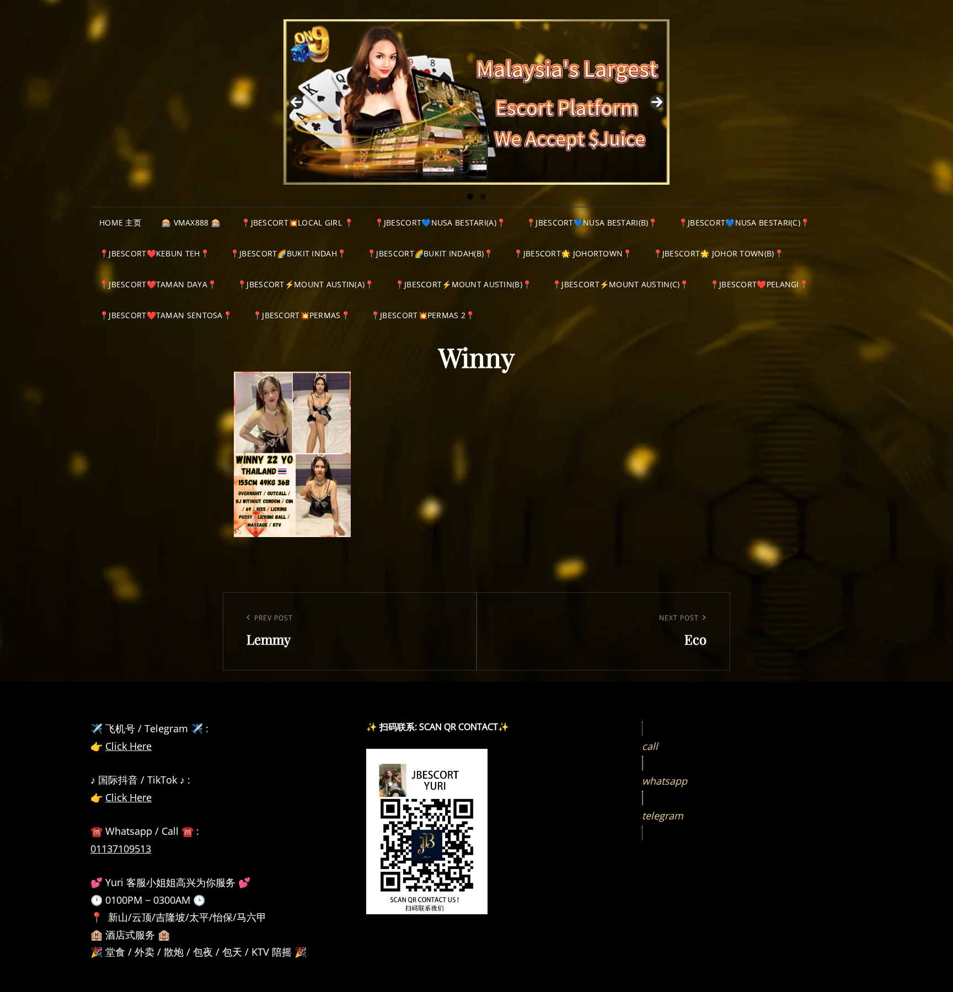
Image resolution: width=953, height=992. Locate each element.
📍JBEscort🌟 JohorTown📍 (572, 253)
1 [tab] (470, 197)
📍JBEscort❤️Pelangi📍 (759, 284)
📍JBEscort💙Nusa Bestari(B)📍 (592, 222)
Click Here (128, 746)
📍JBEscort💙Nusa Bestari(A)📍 (440, 222)
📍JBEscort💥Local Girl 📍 (297, 222)
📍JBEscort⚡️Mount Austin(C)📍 (620, 284)
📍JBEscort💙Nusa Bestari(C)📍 (744, 222)
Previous (296, 102)
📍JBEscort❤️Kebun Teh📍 (154, 253)
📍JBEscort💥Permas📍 (301, 315)
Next (657, 102)
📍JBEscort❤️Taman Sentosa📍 (165, 315)
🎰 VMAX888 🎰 (191, 222)
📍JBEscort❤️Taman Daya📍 (158, 284)
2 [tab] (483, 197)
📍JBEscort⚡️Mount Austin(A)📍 (305, 284)
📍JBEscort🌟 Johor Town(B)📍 (718, 253)
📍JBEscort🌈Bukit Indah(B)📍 (430, 253)
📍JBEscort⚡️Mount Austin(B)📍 (463, 284)
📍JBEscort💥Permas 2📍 (423, 315)
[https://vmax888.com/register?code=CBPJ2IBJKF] (476, 102)
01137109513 (120, 848)
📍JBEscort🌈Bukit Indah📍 (288, 253)
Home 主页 (120, 222)
